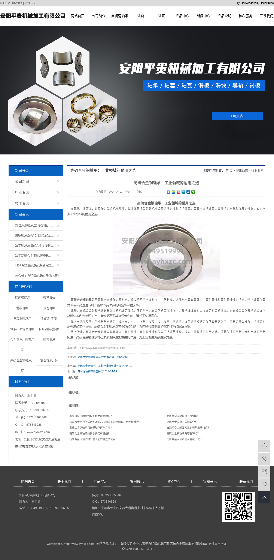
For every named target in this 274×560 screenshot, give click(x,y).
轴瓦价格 (49, 308)
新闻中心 (203, 16)
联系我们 (246, 481)
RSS (27, 3)
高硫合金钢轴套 (105, 357)
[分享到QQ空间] (173, 192)
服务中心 (173, 481)
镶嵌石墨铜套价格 (22, 329)
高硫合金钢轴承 (86, 357)
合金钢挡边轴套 (49, 329)
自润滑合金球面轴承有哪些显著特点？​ (188, 427)
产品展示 (100, 481)
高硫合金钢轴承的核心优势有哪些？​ (89, 433)
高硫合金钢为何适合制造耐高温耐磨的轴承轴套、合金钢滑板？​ (105, 422)
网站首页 (78, 16)
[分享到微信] (193, 192)
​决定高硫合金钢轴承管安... (33, 255)
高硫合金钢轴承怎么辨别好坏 (183, 416)
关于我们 (64, 481)
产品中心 (182, 16)
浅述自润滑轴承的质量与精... (34, 265)
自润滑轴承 (119, 16)
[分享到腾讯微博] (183, 192)
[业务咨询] (264, 446)
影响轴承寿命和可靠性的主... (34, 235)
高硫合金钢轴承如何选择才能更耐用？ (91, 416)
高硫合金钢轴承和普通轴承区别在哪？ (91, 427)
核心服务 (245, 16)
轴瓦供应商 (49, 318)
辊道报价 (49, 297)
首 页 (229, 170)
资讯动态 (242, 170)
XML (34, 3)
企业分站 (5, 3)
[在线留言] (264, 484)
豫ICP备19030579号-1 (137, 549)
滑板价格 (22, 308)
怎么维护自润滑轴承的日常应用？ (37, 275)
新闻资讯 (210, 481)
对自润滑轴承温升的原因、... (34, 225)
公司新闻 (22, 181)
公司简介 (99, 16)
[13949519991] (264, 459)
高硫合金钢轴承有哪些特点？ (183, 433)
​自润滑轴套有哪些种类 (90, 371)
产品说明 (224, 16)
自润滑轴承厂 (22, 318)
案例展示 (137, 481)
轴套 (140, 16)
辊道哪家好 (22, 297)
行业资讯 (22, 192)
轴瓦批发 (49, 339)
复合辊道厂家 (49, 360)
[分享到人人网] (188, 192)
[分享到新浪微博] (178, 192)
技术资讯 (22, 203)
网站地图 (17, 3)
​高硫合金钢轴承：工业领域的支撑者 (98, 365)
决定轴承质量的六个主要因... (34, 245)
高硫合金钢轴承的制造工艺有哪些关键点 (92, 439)
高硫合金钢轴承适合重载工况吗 (185, 439)
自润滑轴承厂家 (158, 543)
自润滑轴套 (121, 357)
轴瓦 (161, 16)
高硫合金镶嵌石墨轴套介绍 (182, 422)
